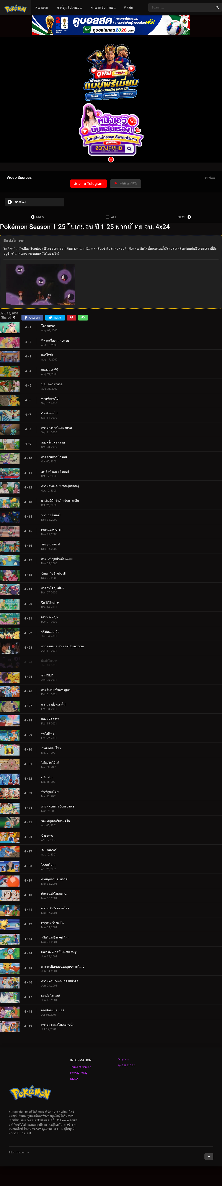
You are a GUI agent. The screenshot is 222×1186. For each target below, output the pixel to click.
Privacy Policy (78, 1073)
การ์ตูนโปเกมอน (69, 7)
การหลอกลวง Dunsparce (57, 806)
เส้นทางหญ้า (49, 617)
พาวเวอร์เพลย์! (50, 515)
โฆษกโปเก (48, 864)
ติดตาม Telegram (88, 183)
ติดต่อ (128, 7)
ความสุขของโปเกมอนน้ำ (57, 1025)
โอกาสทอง (48, 326)
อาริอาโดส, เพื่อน (52, 588)
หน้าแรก (41, 7)
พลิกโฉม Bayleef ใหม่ (55, 937)
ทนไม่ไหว (47, 733)
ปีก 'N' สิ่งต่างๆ (50, 602)
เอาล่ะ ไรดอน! (50, 995)
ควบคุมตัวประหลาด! (54, 879)
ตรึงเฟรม (47, 777)
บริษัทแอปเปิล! (50, 631)
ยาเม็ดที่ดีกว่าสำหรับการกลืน (60, 500)
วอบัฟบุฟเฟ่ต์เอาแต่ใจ (55, 821)
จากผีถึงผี (47, 675)
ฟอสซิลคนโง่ (50, 398)
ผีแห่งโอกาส (49, 661)
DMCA (74, 1078)
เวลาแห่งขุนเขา (51, 530)
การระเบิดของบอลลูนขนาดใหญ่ (62, 966)
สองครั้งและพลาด (53, 442)
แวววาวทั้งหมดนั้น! (53, 704)
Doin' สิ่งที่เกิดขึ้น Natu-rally (59, 952)
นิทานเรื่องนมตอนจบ (55, 340)
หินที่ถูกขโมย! (50, 792)
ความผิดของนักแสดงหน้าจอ (59, 981)
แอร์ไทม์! (47, 355)
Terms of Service (80, 1067)
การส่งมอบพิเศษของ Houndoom (62, 646)
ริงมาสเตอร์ (49, 850)
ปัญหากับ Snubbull (53, 573)
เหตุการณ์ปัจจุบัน (52, 923)
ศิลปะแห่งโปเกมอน (54, 893)
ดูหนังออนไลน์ (126, 1065)
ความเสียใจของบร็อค (55, 908)
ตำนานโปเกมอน (103, 7)
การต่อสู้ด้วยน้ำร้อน (54, 457)
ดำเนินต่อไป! (49, 413)
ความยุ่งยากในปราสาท (56, 428)
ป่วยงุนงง (47, 835)
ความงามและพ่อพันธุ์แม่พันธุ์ (60, 486)
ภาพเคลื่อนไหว (51, 748)
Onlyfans (123, 1059)
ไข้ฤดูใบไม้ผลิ (50, 762)
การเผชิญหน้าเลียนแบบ (57, 559)
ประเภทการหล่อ (51, 384)
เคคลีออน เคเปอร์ (52, 1010)
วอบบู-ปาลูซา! (50, 544)
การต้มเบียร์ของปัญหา (55, 690)
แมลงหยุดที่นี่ (49, 369)
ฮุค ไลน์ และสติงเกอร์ (55, 471)
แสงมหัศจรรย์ (50, 719)
